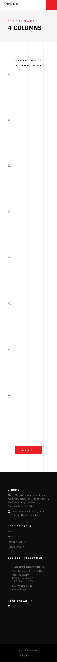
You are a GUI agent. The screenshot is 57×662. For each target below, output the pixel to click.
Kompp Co (36, 650)
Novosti (11, 531)
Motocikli (12, 536)
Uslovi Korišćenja (16, 547)
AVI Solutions (33, 656)
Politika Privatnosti (17, 541)
